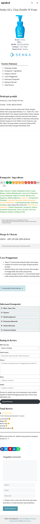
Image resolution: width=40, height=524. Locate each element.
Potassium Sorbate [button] (9, 330)
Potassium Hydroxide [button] (10, 321)
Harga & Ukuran (10, 74)
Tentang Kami (13, 521)
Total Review (9, 85)
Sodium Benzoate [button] (9, 325)
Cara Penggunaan (11, 77)
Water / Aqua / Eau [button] (9, 308)
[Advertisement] (20, 153)
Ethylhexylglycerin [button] (9, 317)
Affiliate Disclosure (25, 521)
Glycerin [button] (6, 312)
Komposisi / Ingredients (13, 71)
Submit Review (7, 401)
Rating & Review (11, 82)
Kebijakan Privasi (29, 519)
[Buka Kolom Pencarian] (32, 3)
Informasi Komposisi (12, 79)
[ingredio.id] (5, 3)
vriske (21, 519)
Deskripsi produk (11, 68)
